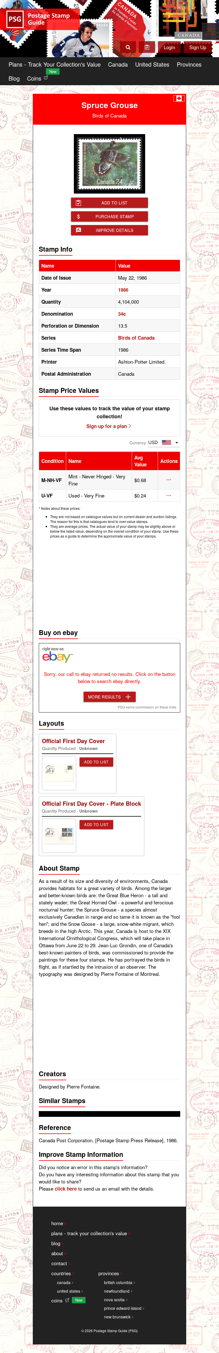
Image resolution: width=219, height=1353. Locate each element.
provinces (108, 1273)
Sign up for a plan (106, 426)
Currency (137, 442)
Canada (118, 64)
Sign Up (197, 47)
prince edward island (122, 1308)
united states (68, 1291)
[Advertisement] (109, 582)
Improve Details (114, 230)
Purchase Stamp (115, 216)
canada (63, 1282)
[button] (169, 479)
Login (169, 47)
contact (59, 1263)
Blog (14, 78)
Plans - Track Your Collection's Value (55, 64)
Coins (38, 76)
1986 (123, 289)
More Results (104, 697)
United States (152, 64)
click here (66, 1188)
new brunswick (117, 1317)
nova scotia (114, 1299)
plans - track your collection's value (89, 1233)
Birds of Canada (136, 337)
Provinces (189, 64)
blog (55, 1243)
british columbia (118, 1282)
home (57, 1223)
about (57, 1253)
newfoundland (116, 1291)
